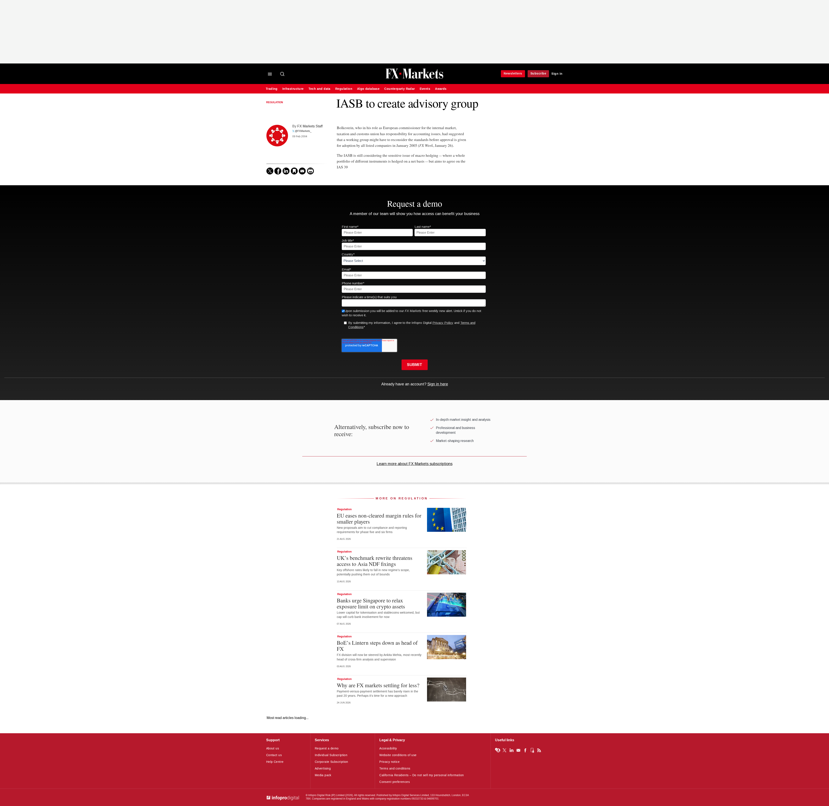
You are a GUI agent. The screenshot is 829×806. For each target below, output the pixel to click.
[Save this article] (294, 171)
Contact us (274, 755)
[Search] (282, 74)
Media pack (323, 775)
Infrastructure (293, 89)
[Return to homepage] (414, 78)
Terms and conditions (394, 768)
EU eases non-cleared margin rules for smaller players (379, 518)
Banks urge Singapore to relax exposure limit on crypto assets (371, 603)
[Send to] (302, 171)
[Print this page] (310, 171)
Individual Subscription (331, 755)
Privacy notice (389, 762)
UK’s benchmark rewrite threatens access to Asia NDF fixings (374, 561)
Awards (440, 89)
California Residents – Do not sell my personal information (421, 775)
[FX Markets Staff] (277, 135)
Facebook (525, 750)
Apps (532, 750)
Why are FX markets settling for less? (378, 685)
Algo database (368, 89)
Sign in (557, 73)
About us (272, 748)
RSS (539, 750)
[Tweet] (269, 171)
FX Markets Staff (310, 126)
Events (425, 89)
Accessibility (388, 748)
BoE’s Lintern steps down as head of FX (377, 646)
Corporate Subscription (331, 762)
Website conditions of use (398, 755)
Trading (272, 89)
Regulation (343, 89)
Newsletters (513, 73)
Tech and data (320, 89)
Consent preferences (394, 782)
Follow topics (497, 750)
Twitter (504, 750)
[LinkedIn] (286, 171)
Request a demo (327, 748)
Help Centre (275, 762)
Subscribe (538, 73)
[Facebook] (277, 171)
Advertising (323, 768)
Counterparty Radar (399, 89)
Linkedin (511, 750)
